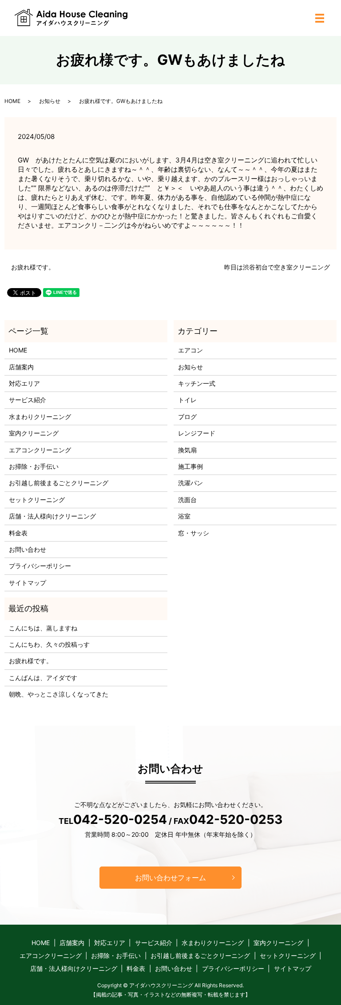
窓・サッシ (193, 533)
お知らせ (49, 101)
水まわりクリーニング (40, 416)
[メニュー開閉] (319, 18)
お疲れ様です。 (33, 267)
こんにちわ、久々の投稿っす (49, 644)
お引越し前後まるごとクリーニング (58, 483)
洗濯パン (190, 483)
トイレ (187, 400)
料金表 (18, 533)
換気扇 (187, 450)
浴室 (184, 516)
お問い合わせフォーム (170, 877)
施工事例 (190, 466)
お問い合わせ (27, 549)
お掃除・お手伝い (34, 466)
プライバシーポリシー (40, 566)
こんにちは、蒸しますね (43, 628)
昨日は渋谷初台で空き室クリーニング (277, 267)
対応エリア (24, 383)
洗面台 (187, 499)
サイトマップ (27, 582)
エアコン (190, 350)
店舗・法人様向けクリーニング (52, 516)
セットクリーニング (37, 499)
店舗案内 (21, 367)
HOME (12, 101)
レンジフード (196, 433)
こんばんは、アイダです (43, 677)
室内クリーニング (34, 433)
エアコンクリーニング (40, 450)
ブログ (187, 416)
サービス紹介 (27, 400)
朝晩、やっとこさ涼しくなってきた (58, 694)
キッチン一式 (196, 383)
